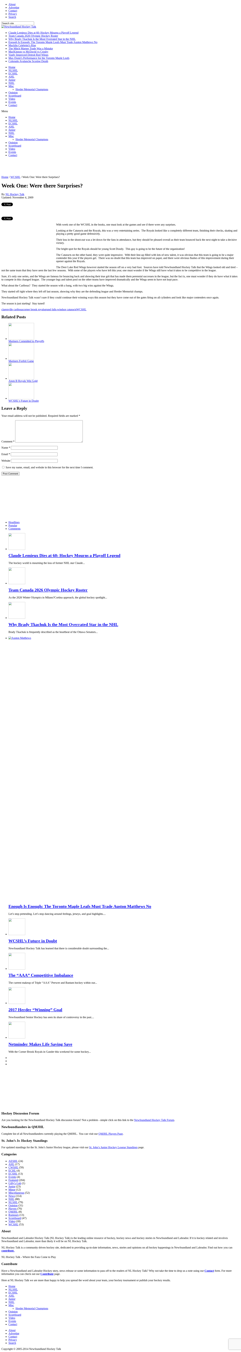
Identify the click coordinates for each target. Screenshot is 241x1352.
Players (12, 1208)
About (12, 4)
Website (5, 460)
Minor (11, 1189)
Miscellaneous (16, 1192)
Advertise (13, 7)
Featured (13, 1180)
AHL (11, 76)
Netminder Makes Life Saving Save (40, 1044)
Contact (12, 10)
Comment (7, 441)
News (11, 1195)
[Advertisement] (65, 168)
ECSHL (13, 73)
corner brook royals (34, 309)
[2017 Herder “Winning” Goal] (16, 1002)
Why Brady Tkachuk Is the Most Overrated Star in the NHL (42, 39)
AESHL (13, 1161)
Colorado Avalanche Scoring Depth (28, 61)
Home (11, 67)
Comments (14, 528)
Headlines (14, 522)
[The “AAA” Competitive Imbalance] (16, 968)
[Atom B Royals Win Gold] (21, 378)
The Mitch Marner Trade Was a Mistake (30, 48)
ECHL (12, 1170)
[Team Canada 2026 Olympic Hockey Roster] (16, 583)
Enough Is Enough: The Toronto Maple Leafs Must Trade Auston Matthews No (52, 42)
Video (11, 98)
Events (12, 102)
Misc (11, 86)
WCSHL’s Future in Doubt (23, 400)
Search (12, 16)
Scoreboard (14, 95)
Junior (11, 79)
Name (5, 447)
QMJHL (13, 1211)
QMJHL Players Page (110, 1133)
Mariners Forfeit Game (21, 361)
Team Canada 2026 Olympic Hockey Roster (33, 35)
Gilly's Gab (14, 1183)
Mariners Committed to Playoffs (26, 341)
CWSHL (13, 1167)
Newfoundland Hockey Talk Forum (154, 1120)
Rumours (13, 1214)
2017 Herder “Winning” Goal (35, 1009)
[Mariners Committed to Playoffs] (21, 338)
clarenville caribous (12, 309)
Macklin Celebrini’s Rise (22, 45)
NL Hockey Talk (14, 194)
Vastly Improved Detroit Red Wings (28, 54)
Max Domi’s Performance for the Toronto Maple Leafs (38, 58)
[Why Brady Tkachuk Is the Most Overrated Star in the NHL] (16, 617)
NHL (11, 83)
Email (5, 454)
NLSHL (13, 70)
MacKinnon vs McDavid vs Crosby (28, 51)
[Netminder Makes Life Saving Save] (16, 1037)
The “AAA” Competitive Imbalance (40, 975)
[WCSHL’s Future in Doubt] (21, 398)
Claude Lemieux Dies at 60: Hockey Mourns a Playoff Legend (43, 32)
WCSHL (15, 177)
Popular (12, 525)
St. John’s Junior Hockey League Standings (113, 1147)
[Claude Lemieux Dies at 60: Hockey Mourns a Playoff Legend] (16, 548)
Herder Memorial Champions (32, 89)
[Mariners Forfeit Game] (21, 358)
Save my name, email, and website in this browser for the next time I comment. (49, 467)
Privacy (12, 13)
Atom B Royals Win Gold (23, 380)
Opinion (13, 92)
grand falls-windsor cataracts (60, 309)
